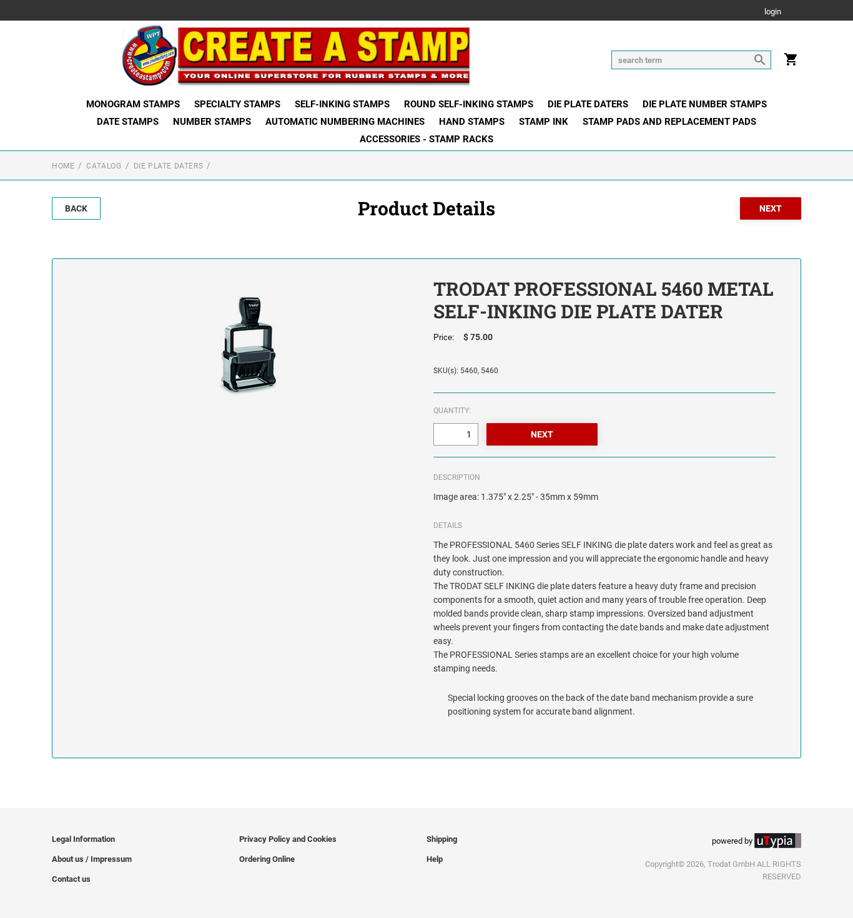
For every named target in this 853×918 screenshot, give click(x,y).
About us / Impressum (92, 859)
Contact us (71, 879)
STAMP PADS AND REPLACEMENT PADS (669, 121)
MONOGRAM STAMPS (133, 104)
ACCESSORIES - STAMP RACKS (426, 139)
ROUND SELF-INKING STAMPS (468, 104)
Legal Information (83, 839)
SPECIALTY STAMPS (237, 104)
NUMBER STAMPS (212, 121)
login (772, 12)
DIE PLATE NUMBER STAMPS (705, 104)
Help (434, 859)
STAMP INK (543, 121)
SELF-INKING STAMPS (342, 104)
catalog (103, 166)
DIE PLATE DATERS (588, 104)
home (63, 166)
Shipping (441, 839)
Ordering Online (267, 859)
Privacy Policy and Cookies (288, 839)
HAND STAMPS (472, 121)
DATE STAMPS (128, 121)
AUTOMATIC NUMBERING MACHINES (345, 121)
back (76, 208)
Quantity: (452, 410)
